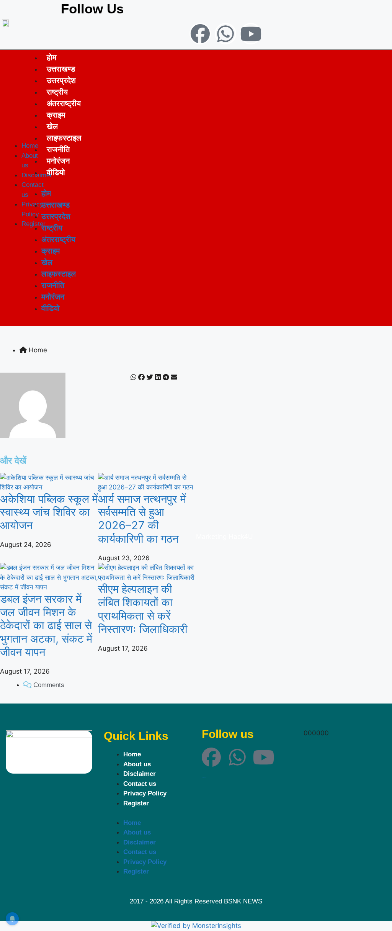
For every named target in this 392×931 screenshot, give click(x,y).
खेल (52, 126)
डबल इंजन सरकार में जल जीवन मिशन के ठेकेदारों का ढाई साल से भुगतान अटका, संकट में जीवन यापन (46, 625)
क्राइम (56, 115)
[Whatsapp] (225, 33)
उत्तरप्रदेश (61, 80)
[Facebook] (200, 33)
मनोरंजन (58, 160)
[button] (133, 378)
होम (51, 57)
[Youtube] (250, 33)
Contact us (139, 783)
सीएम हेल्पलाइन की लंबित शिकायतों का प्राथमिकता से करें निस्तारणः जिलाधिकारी (143, 608)
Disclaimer (139, 773)
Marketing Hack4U (224, 536)
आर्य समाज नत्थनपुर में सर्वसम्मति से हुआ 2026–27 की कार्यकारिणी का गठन (142, 518)
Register (136, 803)
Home (132, 754)
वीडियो (56, 172)
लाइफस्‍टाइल (64, 138)
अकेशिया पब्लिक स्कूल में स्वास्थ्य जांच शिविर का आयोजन (49, 512)
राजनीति (58, 149)
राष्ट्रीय (57, 92)
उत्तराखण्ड (61, 69)
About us (137, 764)
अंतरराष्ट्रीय (64, 103)
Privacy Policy (145, 793)
